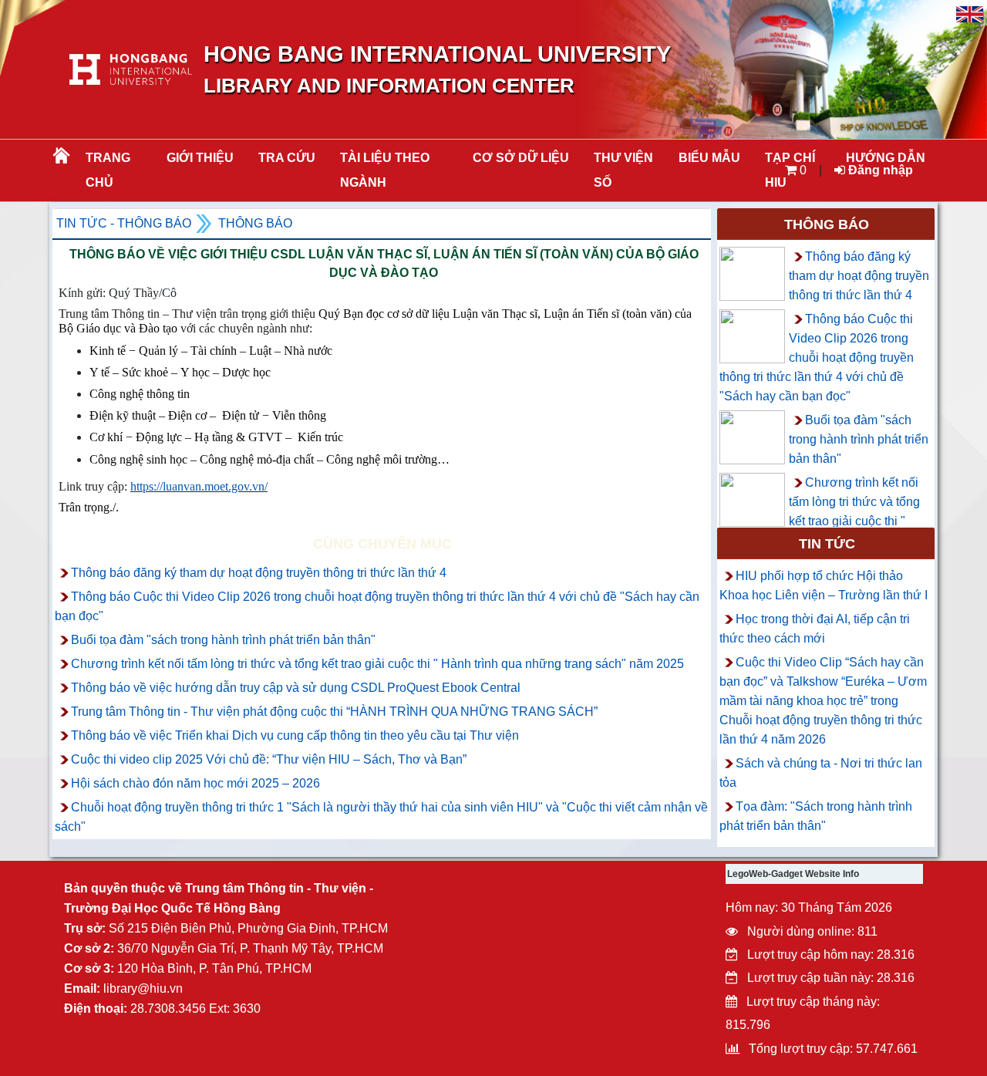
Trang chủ (108, 170)
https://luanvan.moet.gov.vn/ (199, 486)
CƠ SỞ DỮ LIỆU (521, 157)
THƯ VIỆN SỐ (623, 170)
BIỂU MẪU (709, 157)
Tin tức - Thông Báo (123, 223)
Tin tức (827, 543)
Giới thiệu (200, 157)
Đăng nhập (879, 170)
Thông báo (255, 223)
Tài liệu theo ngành (384, 170)
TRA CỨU (286, 157)
